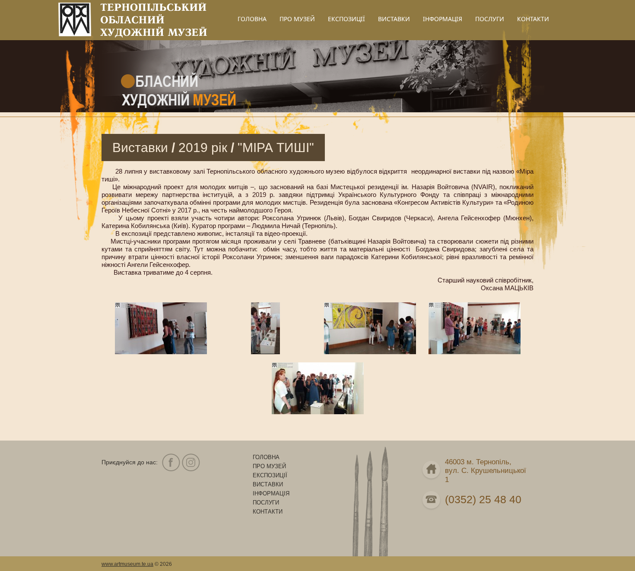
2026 (166, 564)
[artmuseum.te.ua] (161, 351)
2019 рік (202, 147)
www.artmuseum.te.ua (127, 564)
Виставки (140, 147)
